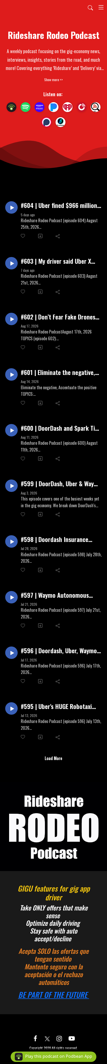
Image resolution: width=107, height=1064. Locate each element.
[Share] (58, 236)
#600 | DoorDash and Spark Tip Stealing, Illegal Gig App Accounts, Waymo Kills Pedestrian (59, 428)
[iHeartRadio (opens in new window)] (67, 107)
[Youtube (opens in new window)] (72, 1038)
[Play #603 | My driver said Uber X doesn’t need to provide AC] (11, 263)
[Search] (90, 7)
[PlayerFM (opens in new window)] (81, 107)
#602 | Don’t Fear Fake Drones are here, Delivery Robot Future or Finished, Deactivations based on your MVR (61, 317)
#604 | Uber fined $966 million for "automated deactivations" (59, 205)
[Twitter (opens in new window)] (47, 1038)
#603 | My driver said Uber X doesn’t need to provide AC (56, 261)
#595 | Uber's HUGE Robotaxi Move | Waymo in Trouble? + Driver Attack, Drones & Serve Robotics (58, 706)
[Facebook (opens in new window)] (35, 1038)
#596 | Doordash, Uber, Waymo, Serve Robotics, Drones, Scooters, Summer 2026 (59, 650)
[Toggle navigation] (101, 7)
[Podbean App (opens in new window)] (11, 107)
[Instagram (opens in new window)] (59, 1038)
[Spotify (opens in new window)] (25, 107)
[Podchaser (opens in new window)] (46, 122)
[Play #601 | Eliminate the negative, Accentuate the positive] (11, 374)
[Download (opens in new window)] (41, 236)
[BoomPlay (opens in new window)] (60, 122)
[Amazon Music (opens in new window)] (39, 107)
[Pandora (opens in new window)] (53, 107)
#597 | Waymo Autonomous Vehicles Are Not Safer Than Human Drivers (56, 595)
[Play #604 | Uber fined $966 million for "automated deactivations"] (11, 207)
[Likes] (23, 236)
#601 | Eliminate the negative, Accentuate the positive (58, 372)
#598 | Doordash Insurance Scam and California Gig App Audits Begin (56, 539)
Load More (53, 758)
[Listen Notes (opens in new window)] (96, 107)
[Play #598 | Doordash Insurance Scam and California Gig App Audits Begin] (11, 541)
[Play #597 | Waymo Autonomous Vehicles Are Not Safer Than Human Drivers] (11, 597)
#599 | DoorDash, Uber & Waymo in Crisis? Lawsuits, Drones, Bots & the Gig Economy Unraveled (61, 483)
